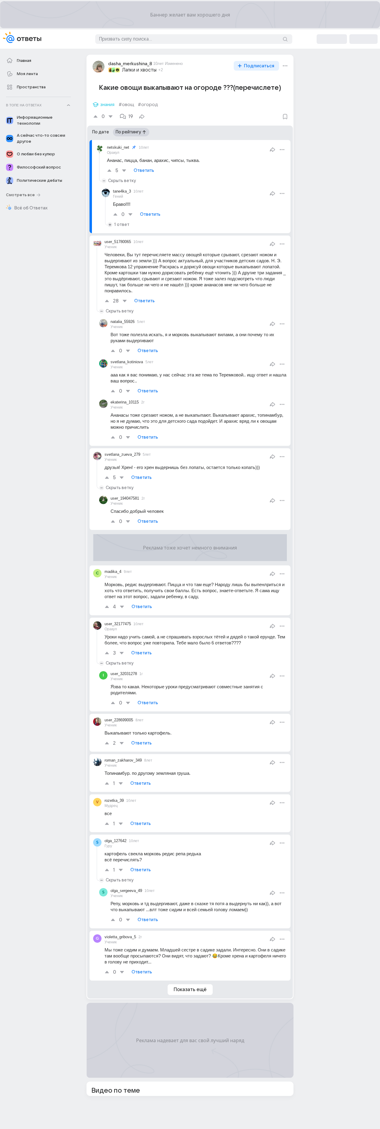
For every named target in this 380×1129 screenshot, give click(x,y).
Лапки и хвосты (139, 70)
